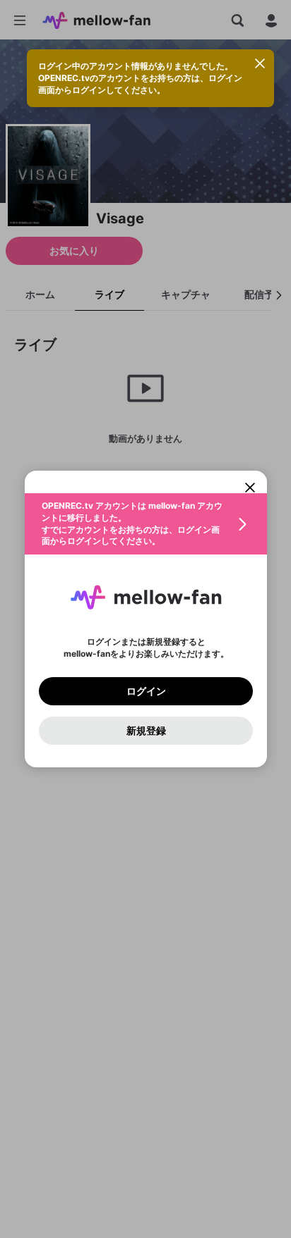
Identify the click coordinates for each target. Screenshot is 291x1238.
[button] (146, 524)
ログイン (145, 691)
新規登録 (145, 730)
